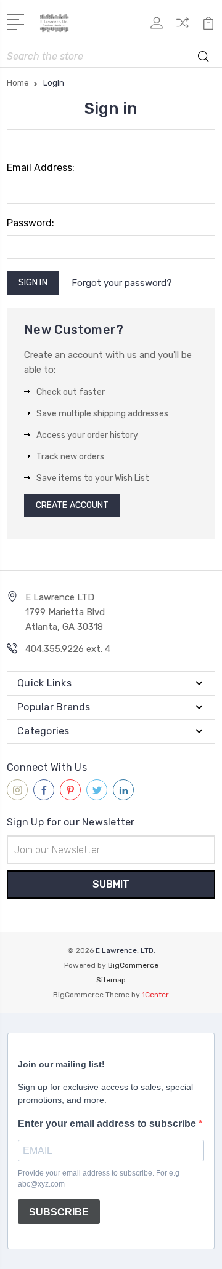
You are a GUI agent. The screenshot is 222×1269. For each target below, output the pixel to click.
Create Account (72, 505)
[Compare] (182, 27)
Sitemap (111, 980)
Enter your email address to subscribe (108, 1123)
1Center (155, 994)
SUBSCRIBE (59, 1212)
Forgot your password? (122, 282)
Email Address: (41, 167)
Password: (30, 223)
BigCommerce (133, 965)
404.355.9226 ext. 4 (67, 648)
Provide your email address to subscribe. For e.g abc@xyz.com (98, 1178)
